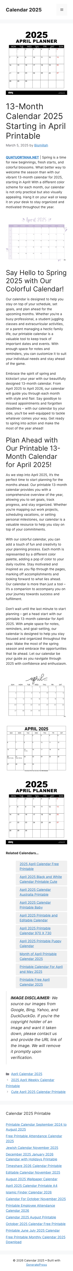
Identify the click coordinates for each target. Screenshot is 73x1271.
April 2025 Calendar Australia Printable (35, 892)
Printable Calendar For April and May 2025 (41, 969)
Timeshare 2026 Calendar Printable (34, 1166)
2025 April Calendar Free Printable (39, 866)
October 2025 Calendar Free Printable (36, 1224)
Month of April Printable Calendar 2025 (38, 956)
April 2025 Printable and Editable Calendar (39, 917)
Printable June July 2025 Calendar (33, 1230)
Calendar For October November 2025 (36, 1199)
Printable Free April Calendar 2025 (35, 982)
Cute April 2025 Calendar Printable (38, 1092)
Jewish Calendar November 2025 (32, 1148)
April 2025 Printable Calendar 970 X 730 (35, 930)
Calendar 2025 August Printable (31, 1217)
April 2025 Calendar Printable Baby (35, 905)
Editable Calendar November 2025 (33, 1172)
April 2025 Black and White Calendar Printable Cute (41, 879)
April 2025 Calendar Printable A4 (31, 1186)
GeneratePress (36, 1265)
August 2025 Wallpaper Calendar (31, 1179)
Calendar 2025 (24, 10)
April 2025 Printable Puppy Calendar (40, 943)
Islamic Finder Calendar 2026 (29, 1192)
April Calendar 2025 (26, 1074)
